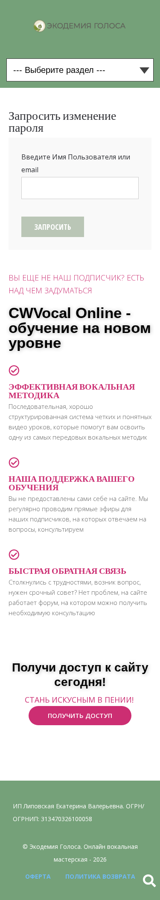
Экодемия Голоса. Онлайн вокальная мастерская (80, 26)
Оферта (38, 876)
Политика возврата (100, 876)
